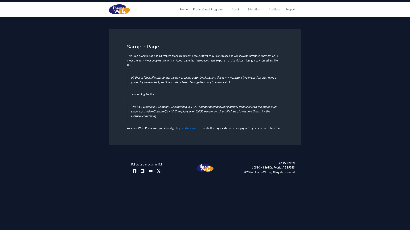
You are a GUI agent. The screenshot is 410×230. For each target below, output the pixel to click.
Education (254, 9)
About (235, 9)
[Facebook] (135, 171)
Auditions (274, 9)
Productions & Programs (208, 9)
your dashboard (188, 128)
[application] (224, 9)
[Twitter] (159, 171)
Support (290, 9)
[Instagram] (143, 171)
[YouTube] (151, 171)
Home (183, 9)
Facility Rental (286, 163)
